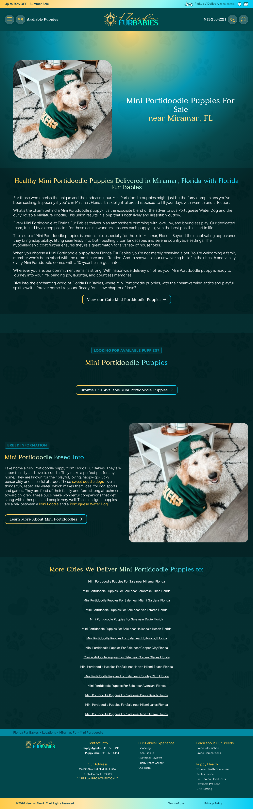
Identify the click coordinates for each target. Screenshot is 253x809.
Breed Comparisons (208, 753)
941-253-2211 (215, 19)
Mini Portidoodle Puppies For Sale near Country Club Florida (126, 676)
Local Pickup (146, 753)
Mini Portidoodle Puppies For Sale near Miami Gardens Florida (126, 600)
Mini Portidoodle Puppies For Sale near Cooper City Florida (126, 648)
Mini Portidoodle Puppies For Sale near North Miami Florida (126, 714)
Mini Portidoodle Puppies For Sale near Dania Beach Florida (126, 695)
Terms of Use (176, 803)
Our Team (145, 768)
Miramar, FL (68, 732)
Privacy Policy (213, 803)
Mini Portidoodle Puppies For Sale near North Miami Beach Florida (126, 667)
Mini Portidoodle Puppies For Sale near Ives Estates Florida (126, 610)
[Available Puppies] (20, 19)
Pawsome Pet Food (208, 784)
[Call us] (232, 19)
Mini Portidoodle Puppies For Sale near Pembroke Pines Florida (126, 591)
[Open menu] (9, 19)
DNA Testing (204, 789)
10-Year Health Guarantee (212, 769)
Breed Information (207, 748)
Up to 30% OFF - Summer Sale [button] (27, 4)
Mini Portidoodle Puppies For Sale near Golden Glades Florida (127, 657)
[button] (239, 4)
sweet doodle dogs (88, 481)
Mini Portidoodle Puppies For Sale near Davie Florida (126, 619)
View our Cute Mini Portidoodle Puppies (125, 299)
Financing (145, 748)
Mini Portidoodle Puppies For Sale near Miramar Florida (126, 581)
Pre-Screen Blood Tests (211, 779)
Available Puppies (42, 19)
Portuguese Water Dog (89, 504)
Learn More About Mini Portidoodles (43, 519)
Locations (49, 732)
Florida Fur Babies (26, 732)
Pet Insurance (205, 774)
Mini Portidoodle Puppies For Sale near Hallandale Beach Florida (126, 629)
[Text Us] (243, 19)
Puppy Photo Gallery (151, 763)
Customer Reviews (150, 758)
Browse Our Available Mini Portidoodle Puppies (124, 390)
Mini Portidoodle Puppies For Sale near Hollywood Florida (126, 638)
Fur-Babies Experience (156, 743)
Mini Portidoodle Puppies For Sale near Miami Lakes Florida (126, 705)
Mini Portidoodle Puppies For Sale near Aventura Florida (127, 686)
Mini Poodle (49, 504)
